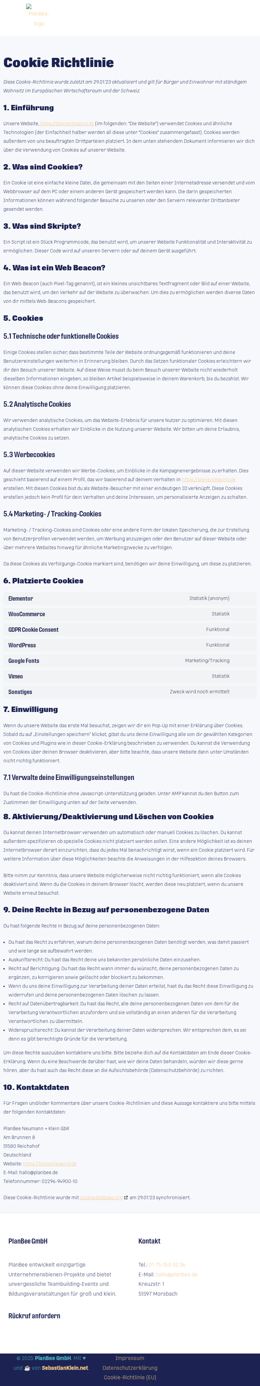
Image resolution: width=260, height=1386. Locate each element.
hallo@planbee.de (177, 1274)
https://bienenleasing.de (67, 123)
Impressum (129, 1358)
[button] (169, 18)
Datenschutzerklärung (130, 1368)
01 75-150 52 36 (167, 1265)
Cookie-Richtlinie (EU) (130, 1377)
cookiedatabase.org (101, 1197)
